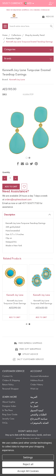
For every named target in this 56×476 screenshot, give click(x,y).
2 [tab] (29, 324)
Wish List (34, 389)
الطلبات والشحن (38, 415)
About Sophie (8, 402)
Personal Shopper (10, 389)
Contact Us (7, 376)
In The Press (7, 410)
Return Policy (8, 385)
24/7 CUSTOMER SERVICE (30, 359)
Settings (28, 457)
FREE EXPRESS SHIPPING (30, 343)
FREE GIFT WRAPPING (30, 349)
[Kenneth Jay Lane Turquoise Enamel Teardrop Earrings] (27, 158)
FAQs (4, 423)
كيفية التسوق (36, 410)
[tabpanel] (15, 292)
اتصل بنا (34, 406)
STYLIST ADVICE (30, 354)
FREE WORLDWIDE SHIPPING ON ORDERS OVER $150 (28, 10)
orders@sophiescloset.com (18, 199)
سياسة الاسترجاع (38, 419)
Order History (36, 385)
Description (9, 214)
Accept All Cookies (28, 471)
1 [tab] (26, 324)
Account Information (39, 376)
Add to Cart (14, 317)
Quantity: (6, 172)
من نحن (34, 402)
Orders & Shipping (11, 380)
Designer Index (9, 406)
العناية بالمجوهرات (39, 423)
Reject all (28, 464)
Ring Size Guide (9, 414)
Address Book (36, 380)
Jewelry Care (8, 419)
